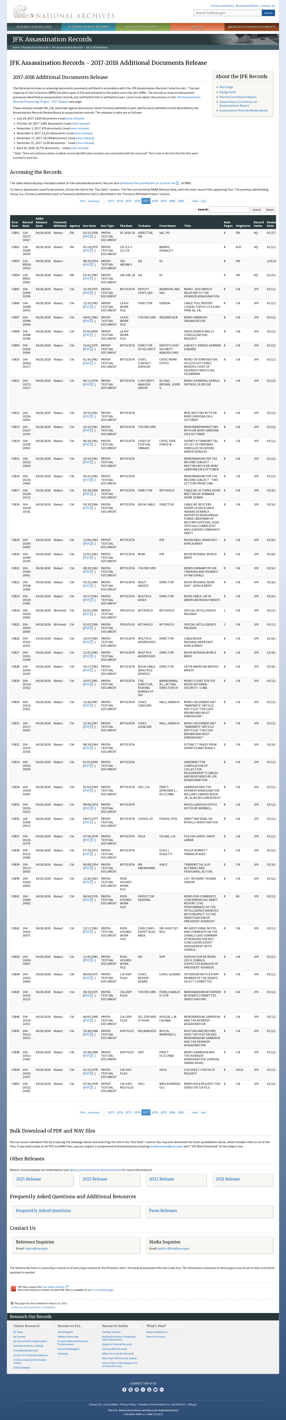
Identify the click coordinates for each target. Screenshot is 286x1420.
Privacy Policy (128, 1404)
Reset (270, 209)
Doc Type (107, 226)
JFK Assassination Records (67, 47)
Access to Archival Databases (30, 1355)
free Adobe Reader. (54, 1287)
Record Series (259, 224)
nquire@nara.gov (37, 1248)
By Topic (18, 1332)
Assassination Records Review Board (243, 110)
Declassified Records (114, 1349)
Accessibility (110, 1404)
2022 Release (161, 1179)
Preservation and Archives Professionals (73, 1342)
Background (227, 92)
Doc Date (89, 226)
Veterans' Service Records (88, 27)
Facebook (124, 1389)
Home (16, 47)
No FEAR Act (179, 1404)
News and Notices (157, 1332)
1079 (163, 201)
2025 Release (28, 1179)
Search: (203, 209)
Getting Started (111, 1332)
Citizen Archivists (222, 6)
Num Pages (228, 224)
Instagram (136, 1389)
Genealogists (65, 1332)
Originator (243, 226)
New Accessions (156, 1336)
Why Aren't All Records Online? (120, 1358)
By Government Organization (30, 1341)
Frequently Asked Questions (43, 1210)
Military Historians (68, 1336)
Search (268, 13)
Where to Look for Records (118, 1353)
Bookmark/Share (247, 6)
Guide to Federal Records (117, 1344)
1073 (111, 201)
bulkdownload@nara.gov (166, 1146)
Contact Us (267, 6)
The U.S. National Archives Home (63, 11)
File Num (126, 226)
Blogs (155, 1389)
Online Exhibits (21, 1367)
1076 (137, 201)
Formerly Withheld (60, 224)
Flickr (161, 1389)
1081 (181, 201)
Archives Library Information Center (29, 1361)
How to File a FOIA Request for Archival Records (120, 1364)
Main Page (226, 87)
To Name (144, 226)
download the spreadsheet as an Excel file (147, 183)
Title (187, 226)
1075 (128, 201)
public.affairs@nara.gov (173, 1248)
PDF (86, 236)
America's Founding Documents (252, 27)
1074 (120, 201)
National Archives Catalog (28, 1346)
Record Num (28, 224)
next (195, 201)
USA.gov (192, 1404)
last (203, 201)
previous (94, 201)
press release (74, 118)
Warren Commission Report (238, 97)
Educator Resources (143, 27)
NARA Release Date (41, 222)
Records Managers (69, 1349)
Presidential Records (25, 1350)
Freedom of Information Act (154, 1404)
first (83, 201)
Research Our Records (34, 27)
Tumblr (143, 1389)
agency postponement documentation (95, 1170)
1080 (172, 201)
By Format (19, 1336)
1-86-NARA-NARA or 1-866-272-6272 (143, 1414)
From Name (167, 226)
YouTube (149, 1389)
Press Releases (163, 1210)
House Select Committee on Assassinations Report (238, 103)
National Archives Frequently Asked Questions (119, 1338)
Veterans (63, 1353)
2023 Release (94, 1179)
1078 (155, 201)
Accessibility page (103, 1290)
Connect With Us (143, 1383)
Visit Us (197, 27)
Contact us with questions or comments (33, 1307)
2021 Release (228, 1179)
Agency (75, 226)
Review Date (272, 224)
